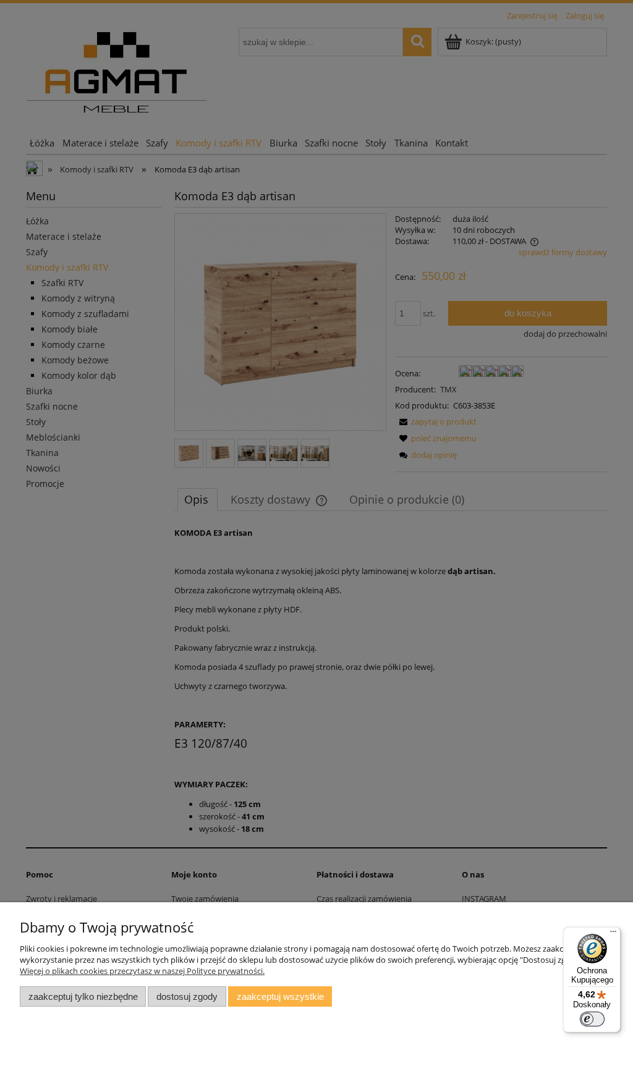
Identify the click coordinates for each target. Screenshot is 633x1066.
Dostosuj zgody (187, 996)
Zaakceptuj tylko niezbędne (83, 996)
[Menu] (613, 934)
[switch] (592, 1019)
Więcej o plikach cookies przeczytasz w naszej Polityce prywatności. (142, 970)
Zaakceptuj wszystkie (280, 996)
